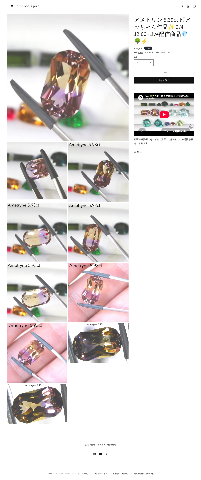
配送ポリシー (127, 474)
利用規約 (116, 474)
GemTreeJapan (59, 474)
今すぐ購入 (164, 80)
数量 (136, 57)
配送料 (140, 52)
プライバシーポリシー (102, 474)
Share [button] (139, 151)
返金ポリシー (87, 474)
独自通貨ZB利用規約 (107, 444)
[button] (6, 6)
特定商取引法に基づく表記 (144, 474)
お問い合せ (90, 444)
